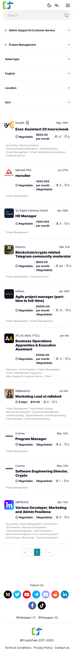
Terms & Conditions (18, 647)
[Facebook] (32, 605)
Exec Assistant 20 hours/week (41, 129)
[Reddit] (55, 594)
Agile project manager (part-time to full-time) (40, 299)
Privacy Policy (43, 647)
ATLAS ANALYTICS (27, 335)
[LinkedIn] (65, 594)
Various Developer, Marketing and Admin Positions (41, 510)
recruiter (23, 176)
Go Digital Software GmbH (31, 210)
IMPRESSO (22, 502)
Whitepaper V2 (48, 617)
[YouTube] (27, 594)
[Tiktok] (42, 605)
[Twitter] (17, 594)
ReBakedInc (22, 390)
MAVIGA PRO (23, 170)
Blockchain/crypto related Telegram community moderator (43, 254)
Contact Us (62, 647)
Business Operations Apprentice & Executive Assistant (35, 345)
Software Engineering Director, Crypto (41, 473)
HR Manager (26, 216)
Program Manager (30, 439)
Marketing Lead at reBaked (38, 396)
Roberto (20, 246)
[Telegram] (36, 594)
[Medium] (8, 594)
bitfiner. (20, 291)
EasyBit (19, 122)
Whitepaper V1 (26, 617)
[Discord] (46, 594)
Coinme (20, 433)
